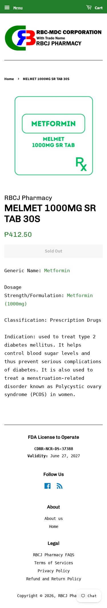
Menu (17, 8)
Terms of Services (53, 563)
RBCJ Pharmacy (73, 595)
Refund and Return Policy (53, 579)
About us (54, 518)
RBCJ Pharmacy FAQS (53, 555)
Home (9, 79)
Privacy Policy (54, 571)
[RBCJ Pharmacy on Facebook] (47, 487)
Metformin (57, 270)
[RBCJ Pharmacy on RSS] (59, 487)
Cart (98, 8)
